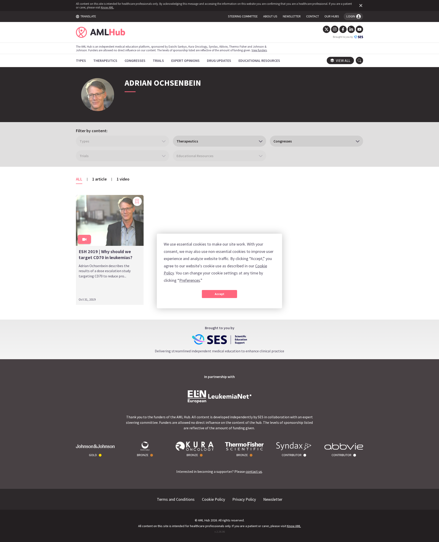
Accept (219, 294)
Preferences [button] (189, 280)
